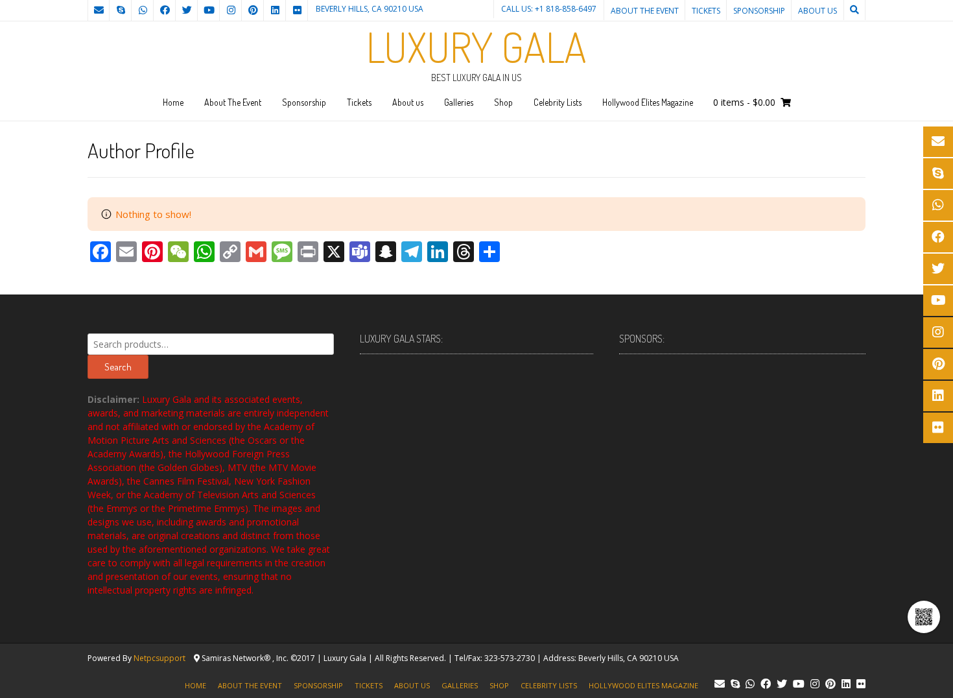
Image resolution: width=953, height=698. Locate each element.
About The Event (645, 10)
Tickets (706, 10)
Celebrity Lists (558, 102)
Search (118, 367)
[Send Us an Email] (99, 10)
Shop (503, 102)
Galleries (458, 102)
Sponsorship (759, 10)
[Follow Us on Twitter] (187, 10)
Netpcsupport (159, 658)
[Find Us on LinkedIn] (275, 10)
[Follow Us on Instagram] (231, 10)
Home (173, 102)
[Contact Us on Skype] (121, 10)
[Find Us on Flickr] (297, 10)
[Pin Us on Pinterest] (253, 10)
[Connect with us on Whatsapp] (143, 10)
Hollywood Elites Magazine (647, 102)
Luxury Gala (476, 46)
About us (817, 10)
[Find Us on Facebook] (165, 10)
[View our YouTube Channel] (209, 10)
